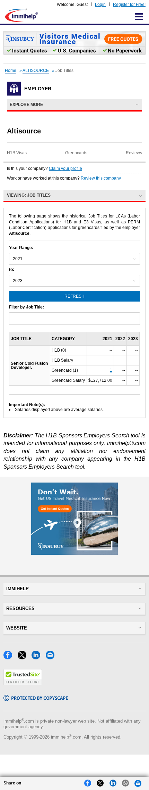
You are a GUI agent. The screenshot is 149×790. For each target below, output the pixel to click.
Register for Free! (129, 4)
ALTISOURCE (36, 70)
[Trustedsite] (22, 683)
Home (10, 70)
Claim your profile (65, 168)
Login (100, 4)
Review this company (101, 178)
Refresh (74, 296)
